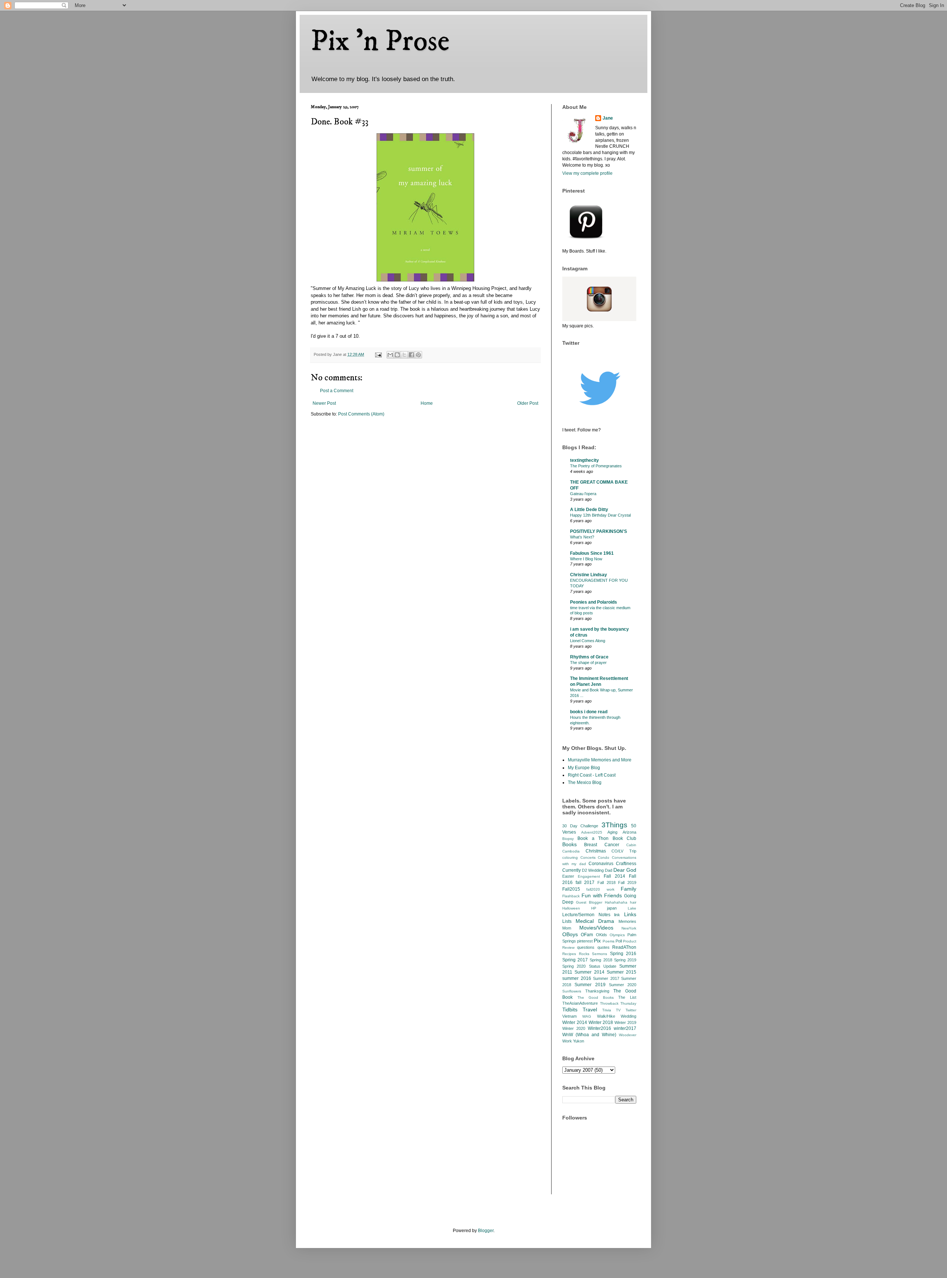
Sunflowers (571, 991)
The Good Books (595, 997)
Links (630, 914)
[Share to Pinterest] (418, 354)
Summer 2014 (589, 972)
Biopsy (568, 839)
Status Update (602, 966)
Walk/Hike (606, 1016)
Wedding (628, 1016)
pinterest (585, 941)
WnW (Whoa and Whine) (589, 1034)
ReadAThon (624, 947)
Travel (590, 1009)
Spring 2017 (575, 959)
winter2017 (625, 1028)
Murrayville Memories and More (599, 760)
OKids (601, 934)
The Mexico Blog (584, 782)
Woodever (627, 1035)
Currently (571, 870)
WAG (586, 1016)
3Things (614, 825)
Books (569, 844)
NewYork (628, 928)
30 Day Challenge (580, 826)
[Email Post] (378, 354)
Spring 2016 (623, 953)
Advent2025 (591, 832)
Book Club (624, 838)
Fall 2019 (627, 882)
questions (585, 947)
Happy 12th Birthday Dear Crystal (600, 515)
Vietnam (569, 1016)
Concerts (588, 857)
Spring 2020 (574, 966)
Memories (627, 921)
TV (618, 1010)
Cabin (631, 845)
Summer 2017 (606, 978)
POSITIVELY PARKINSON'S (598, 531)
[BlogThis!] (397, 354)
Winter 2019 (625, 1022)
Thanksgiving (597, 991)
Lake (632, 908)
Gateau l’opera (583, 493)
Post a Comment (336, 390)
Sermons (599, 954)
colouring (570, 857)
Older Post (527, 403)
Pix (597, 941)
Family (628, 889)
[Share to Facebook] (411, 354)
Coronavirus (601, 863)
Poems (608, 941)
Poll (619, 941)
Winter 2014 (574, 1022)
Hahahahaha (616, 902)
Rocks (584, 954)
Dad (608, 870)
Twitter (631, 1010)
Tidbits (569, 1009)
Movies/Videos (596, 928)
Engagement (589, 876)
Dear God (624, 870)
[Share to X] (404, 354)
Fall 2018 (606, 882)
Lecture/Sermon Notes (586, 914)
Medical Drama (595, 921)
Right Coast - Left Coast (592, 775)
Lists (567, 921)
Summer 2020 (622, 984)
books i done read (588, 711)
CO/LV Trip (623, 851)
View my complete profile (587, 173)
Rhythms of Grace (589, 657)
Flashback (571, 896)
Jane (608, 118)
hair (633, 902)
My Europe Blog (584, 767)
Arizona (629, 832)
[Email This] (390, 354)
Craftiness (626, 863)
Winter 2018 (601, 1022)
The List (627, 997)
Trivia (606, 1010)
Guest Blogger (589, 902)
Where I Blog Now (586, 559)
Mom (566, 928)
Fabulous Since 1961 (592, 553)
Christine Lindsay (588, 574)
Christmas (596, 851)
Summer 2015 (621, 972)
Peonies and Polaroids (593, 602)
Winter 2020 (573, 1028)
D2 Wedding (593, 870)
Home (427, 403)
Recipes (569, 954)
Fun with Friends (602, 895)
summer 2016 (576, 978)
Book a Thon (593, 838)
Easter (568, 876)
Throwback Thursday (618, 1003)
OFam (587, 934)
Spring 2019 (625, 960)
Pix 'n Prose (380, 41)
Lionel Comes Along (587, 640)
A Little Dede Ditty (589, 509)
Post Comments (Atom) (361, 414)
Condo (603, 857)
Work (567, 1041)
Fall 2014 (614, 876)
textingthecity (584, 460)
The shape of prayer (588, 662)
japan (612, 908)
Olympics (617, 935)
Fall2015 (571, 889)
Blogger (485, 1230)
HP (593, 908)
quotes (603, 947)
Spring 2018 (601, 960)
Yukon (578, 1041)
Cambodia (571, 851)
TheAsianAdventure (580, 1003)
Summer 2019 (589, 984)
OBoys (570, 934)
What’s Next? (582, 537)
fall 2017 (585, 882)
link (617, 914)
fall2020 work (600, 889)
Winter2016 (599, 1028)
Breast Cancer (601, 844)
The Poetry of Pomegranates (596, 466)
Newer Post (324, 403)
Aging (612, 832)
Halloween (571, 908)
